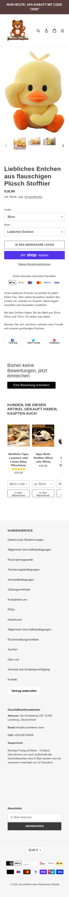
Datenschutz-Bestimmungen (26, 539)
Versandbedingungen (21, 579)
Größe (7, 209)
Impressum (15, 619)
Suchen (12, 649)
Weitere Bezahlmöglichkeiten (34, 264)
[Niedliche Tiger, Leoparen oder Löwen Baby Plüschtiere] (18, 435)
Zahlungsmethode (19, 589)
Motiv (7, 224)
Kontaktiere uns (17, 599)
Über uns (13, 659)
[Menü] (62, 30)
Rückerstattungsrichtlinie (23, 639)
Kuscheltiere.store (28, 884)
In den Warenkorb (18, 494)
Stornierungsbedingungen (23, 569)
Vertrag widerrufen (24, 690)
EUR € (33, 850)
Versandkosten (33, 196)
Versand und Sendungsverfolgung (29, 669)
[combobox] (18, 484)
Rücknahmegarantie (20, 559)
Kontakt (12, 679)
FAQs (11, 609)
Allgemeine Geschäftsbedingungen (29, 549)
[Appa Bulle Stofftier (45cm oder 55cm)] (43, 435)
